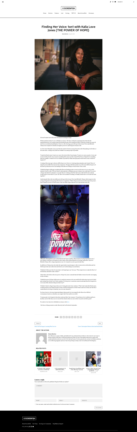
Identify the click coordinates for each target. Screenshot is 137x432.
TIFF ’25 (73, 13)
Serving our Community (45, 423)
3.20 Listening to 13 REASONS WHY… (60, 369)
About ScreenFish (82, 13)
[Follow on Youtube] (33, 427)
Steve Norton (65, 34)
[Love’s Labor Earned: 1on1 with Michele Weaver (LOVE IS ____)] (93, 359)
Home (44, 13)
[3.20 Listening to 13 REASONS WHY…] (60, 359)
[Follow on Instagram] (31, 427)
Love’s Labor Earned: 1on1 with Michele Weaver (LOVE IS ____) (93, 369)
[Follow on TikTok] (29, 427)
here (68, 302)
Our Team (34, 423)
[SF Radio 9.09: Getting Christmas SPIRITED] (43, 359)
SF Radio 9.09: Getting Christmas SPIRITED (43, 369)
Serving (67, 13)
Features (57, 13)
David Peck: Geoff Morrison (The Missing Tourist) (76, 369)
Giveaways (91, 13)
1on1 (62, 13)
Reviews (50, 13)
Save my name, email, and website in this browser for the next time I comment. (55, 404)
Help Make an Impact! (58, 423)
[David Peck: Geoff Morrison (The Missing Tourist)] (76, 359)
